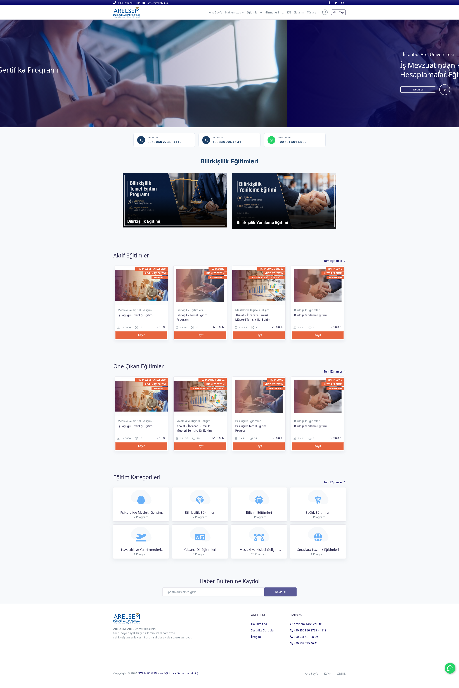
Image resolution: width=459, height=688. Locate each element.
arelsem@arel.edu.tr (307, 624)
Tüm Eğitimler (333, 260)
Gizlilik (341, 674)
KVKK (327, 674)
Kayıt (141, 335)
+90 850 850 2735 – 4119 (309, 630)
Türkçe (312, 12)
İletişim (256, 637)
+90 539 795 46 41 (305, 643)
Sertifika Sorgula (262, 630)
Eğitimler (253, 12)
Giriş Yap (338, 12)
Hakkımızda (259, 624)
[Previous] (444, 89)
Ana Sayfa (311, 674)
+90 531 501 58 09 (305, 637)
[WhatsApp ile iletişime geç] (450, 668)
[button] (325, 12)
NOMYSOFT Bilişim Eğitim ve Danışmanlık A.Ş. (168, 673)
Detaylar (160, 89)
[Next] (444, 71)
